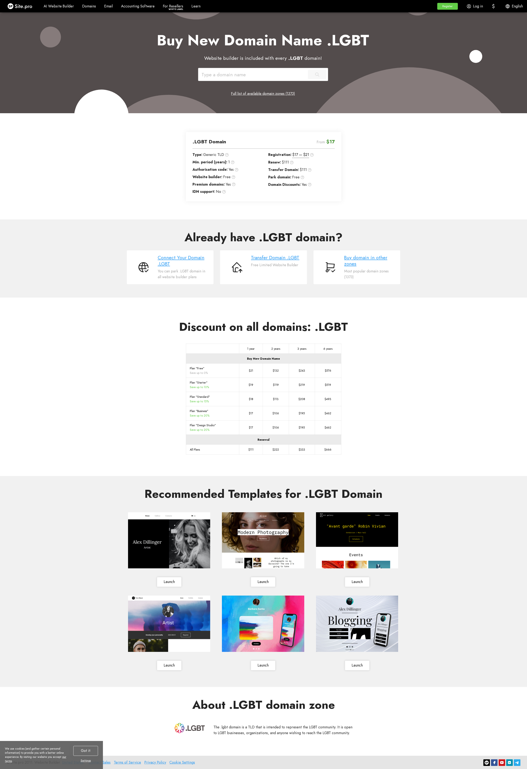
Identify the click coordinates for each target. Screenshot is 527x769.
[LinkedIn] (509, 762)
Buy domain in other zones (365, 260)
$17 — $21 (300, 154)
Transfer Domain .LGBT (275, 257)
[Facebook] (494, 762)
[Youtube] (502, 762)
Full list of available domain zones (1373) (263, 93)
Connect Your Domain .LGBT (181, 260)
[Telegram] (517, 762)
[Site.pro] (486, 762)
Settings (86, 760)
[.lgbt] (189, 728)
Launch (169, 581)
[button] (447, 6)
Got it (85, 750)
